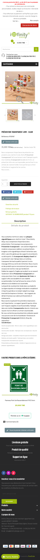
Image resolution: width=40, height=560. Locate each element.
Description (20, 221)
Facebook (4, 473)
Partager (8, 192)
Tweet (18, 192)
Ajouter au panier (20, 184)
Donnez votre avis (11, 142)
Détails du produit (20, 225)
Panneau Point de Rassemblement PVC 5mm (20, 400)
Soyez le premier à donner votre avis (21, 430)
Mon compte (34, 20)
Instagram (8, 473)
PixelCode (31, 556)
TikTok (13, 473)
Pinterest (29, 192)
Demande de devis (29, 25)
